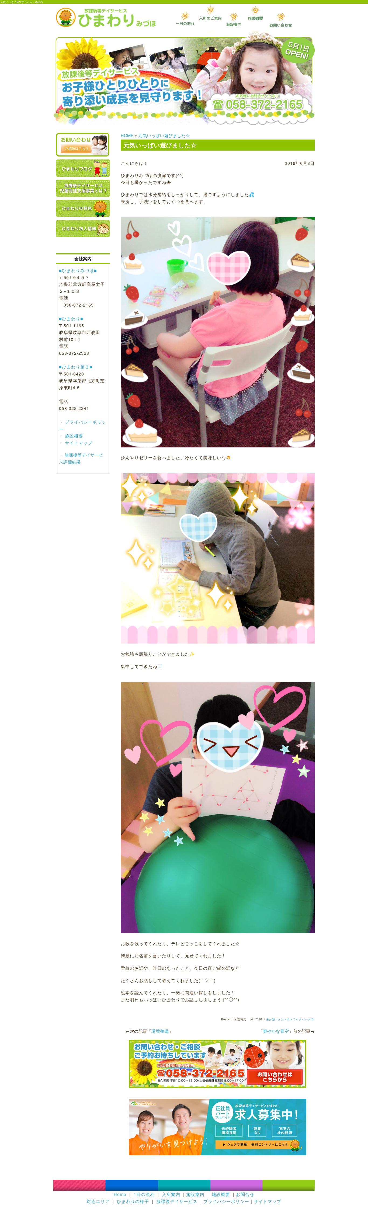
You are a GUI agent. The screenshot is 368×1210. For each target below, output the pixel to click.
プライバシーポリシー (226, 1201)
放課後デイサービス (176, 1201)
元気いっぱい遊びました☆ (164, 135)
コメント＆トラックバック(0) (295, 1019)
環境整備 (160, 1031)
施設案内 (195, 1194)
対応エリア (98, 1201)
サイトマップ (78, 443)
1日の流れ (144, 1194)
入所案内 (171, 1194)
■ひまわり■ (71, 318)
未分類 (270, 1019)
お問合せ (245, 1194)
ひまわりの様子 (133, 1201)
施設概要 (73, 436)
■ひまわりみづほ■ (78, 270)
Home (120, 1194)
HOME (127, 135)
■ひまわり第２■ (75, 367)
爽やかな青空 (276, 1031)
